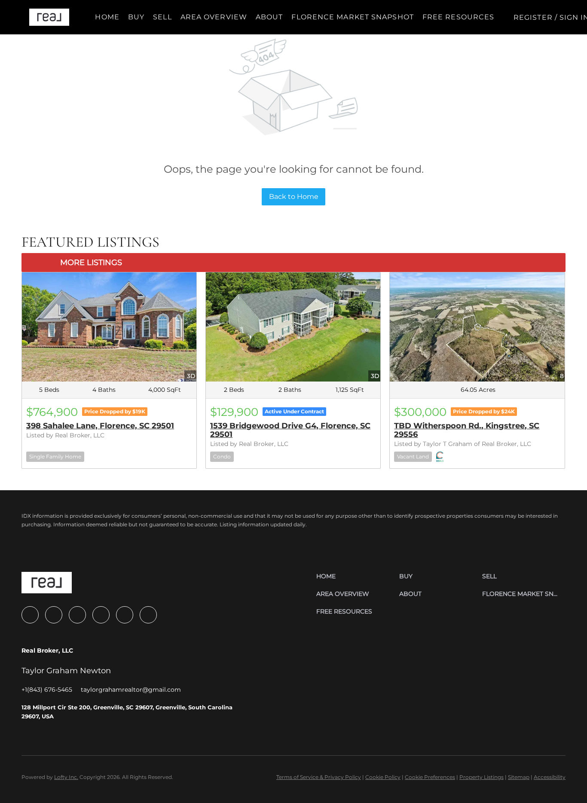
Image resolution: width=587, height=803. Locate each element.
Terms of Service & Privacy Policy (318, 777)
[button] (49, 17)
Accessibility (550, 777)
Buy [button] (136, 17)
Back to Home (293, 196)
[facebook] (30, 614)
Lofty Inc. (66, 777)
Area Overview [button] (213, 17)
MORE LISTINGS (91, 262)
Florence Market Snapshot (352, 17)
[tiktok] (124, 614)
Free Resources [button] (458, 17)
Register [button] (533, 17)
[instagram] (77, 614)
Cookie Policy (383, 777)
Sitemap (518, 777)
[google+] (148, 614)
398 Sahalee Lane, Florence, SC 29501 (100, 426)
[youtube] (101, 614)
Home (107, 17)
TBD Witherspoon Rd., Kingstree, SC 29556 (466, 430)
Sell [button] (162, 17)
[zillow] (53, 614)
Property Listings (481, 777)
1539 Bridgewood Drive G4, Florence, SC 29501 (290, 430)
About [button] (269, 17)
